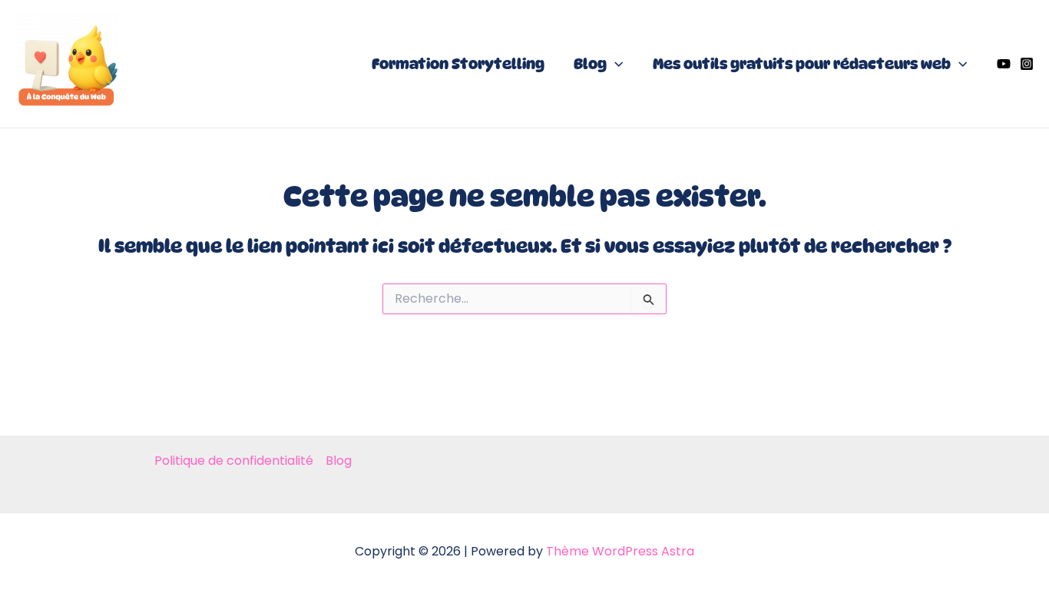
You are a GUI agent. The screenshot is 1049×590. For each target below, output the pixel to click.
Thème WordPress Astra (620, 551)
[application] (615, 63)
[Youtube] (1004, 64)
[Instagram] (1027, 64)
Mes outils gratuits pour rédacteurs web (802, 63)
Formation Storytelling (458, 63)
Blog (590, 63)
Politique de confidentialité (233, 460)
